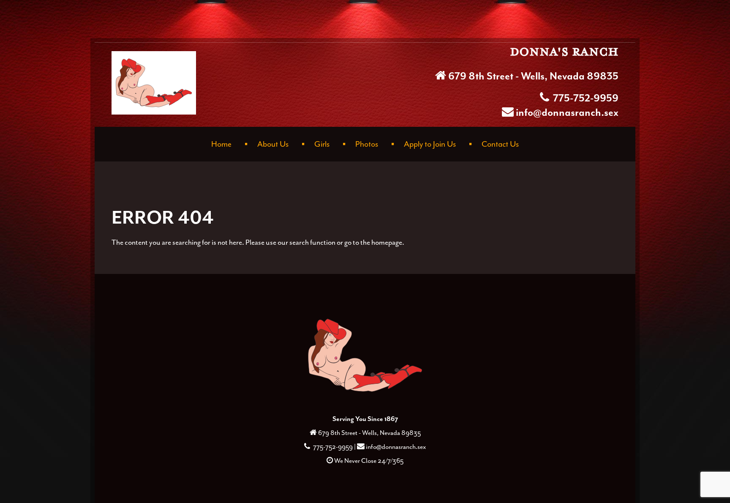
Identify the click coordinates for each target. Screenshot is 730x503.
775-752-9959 (584, 98)
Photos (366, 144)
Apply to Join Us (430, 144)
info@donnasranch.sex (567, 113)
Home (221, 144)
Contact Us (500, 144)
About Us (273, 144)
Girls (322, 144)
